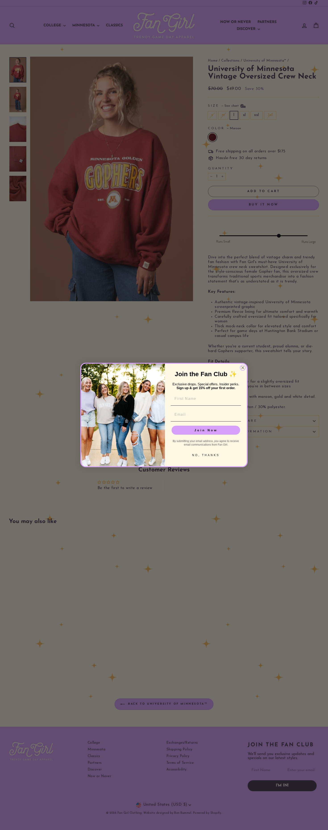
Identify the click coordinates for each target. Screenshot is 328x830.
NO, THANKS (206, 455)
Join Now (206, 430)
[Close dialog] (242, 367)
